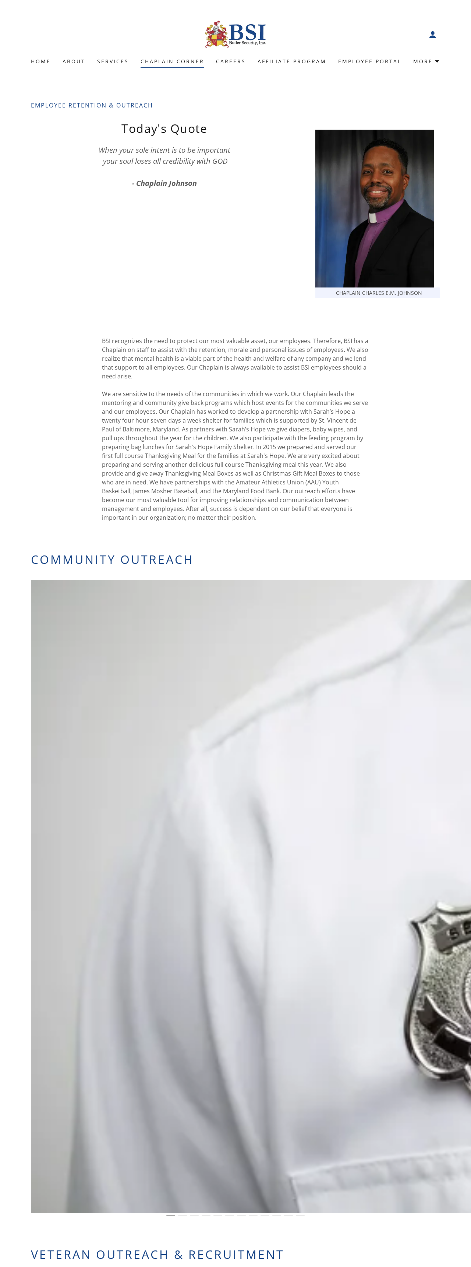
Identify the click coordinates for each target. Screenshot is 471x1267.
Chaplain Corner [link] (172, 61)
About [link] (74, 61)
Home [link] (41, 61)
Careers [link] (231, 61)
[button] (432, 34)
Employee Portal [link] (369, 61)
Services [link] (113, 61)
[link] (235, 34)
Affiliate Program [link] (292, 61)
